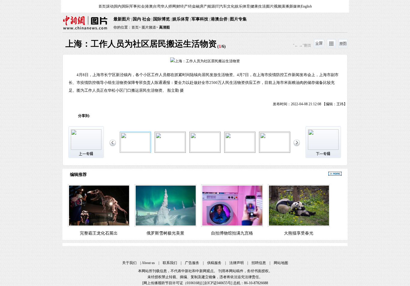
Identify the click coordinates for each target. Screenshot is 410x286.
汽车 (223, 6)
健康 (254, 6)
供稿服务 (214, 263)
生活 (262, 6)
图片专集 (238, 19)
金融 (195, 6)
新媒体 (295, 6)
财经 (180, 6)
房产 (203, 6)
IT (217, 6)
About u (148, 263)
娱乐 (238, 6)
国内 (117, 6)
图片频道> (150, 27)
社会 (141, 6)
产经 (187, 6)
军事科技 (199, 19)
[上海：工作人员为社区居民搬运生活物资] (135, 151)
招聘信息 (259, 263)
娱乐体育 (180, 19)
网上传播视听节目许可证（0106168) (171, 283)
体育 (246, 6)
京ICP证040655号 (217, 283)
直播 (285, 6)
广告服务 (192, 263)
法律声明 (236, 263)
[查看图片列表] (331, 47)
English (306, 6)
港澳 (148, 6)
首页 (102, 6)
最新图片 (121, 19)
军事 (133, 6)
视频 (277, 6)
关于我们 (129, 263)
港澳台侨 (219, 19)
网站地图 (281, 263)
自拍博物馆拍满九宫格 (232, 233)
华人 (164, 6)
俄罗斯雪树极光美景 (165, 233)
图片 (269, 6)
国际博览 (161, 19)
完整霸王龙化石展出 (99, 233)
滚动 (109, 6)
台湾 (156, 6)
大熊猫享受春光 (298, 233)
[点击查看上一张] (134, 80)
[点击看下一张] (276, 80)
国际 (125, 6)
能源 (211, 6)
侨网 (172, 6)
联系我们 (170, 263)
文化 (230, 6)
